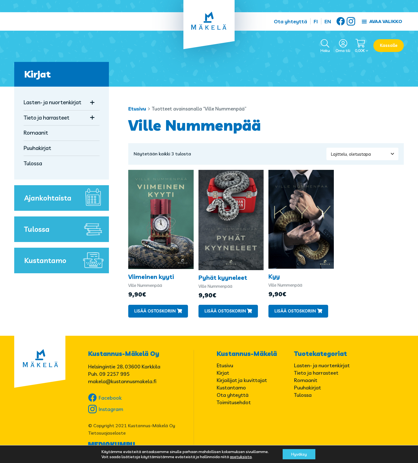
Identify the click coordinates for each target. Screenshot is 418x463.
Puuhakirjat (37, 148)
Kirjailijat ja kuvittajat (242, 380)
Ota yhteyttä (290, 21)
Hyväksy (299, 454)
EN (327, 21)
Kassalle (389, 45)
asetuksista (241, 456)
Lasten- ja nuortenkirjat (52, 102)
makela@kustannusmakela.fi (122, 381)
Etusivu (137, 109)
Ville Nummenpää (145, 285)
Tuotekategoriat (320, 353)
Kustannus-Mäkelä (247, 353)
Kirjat (37, 74)
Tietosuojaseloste (107, 433)
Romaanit (36, 132)
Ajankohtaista (47, 197)
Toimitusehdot (234, 402)
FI (316, 21)
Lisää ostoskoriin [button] (155, 311)
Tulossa (33, 163)
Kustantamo (45, 260)
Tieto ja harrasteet (46, 117)
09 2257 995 (114, 374)
